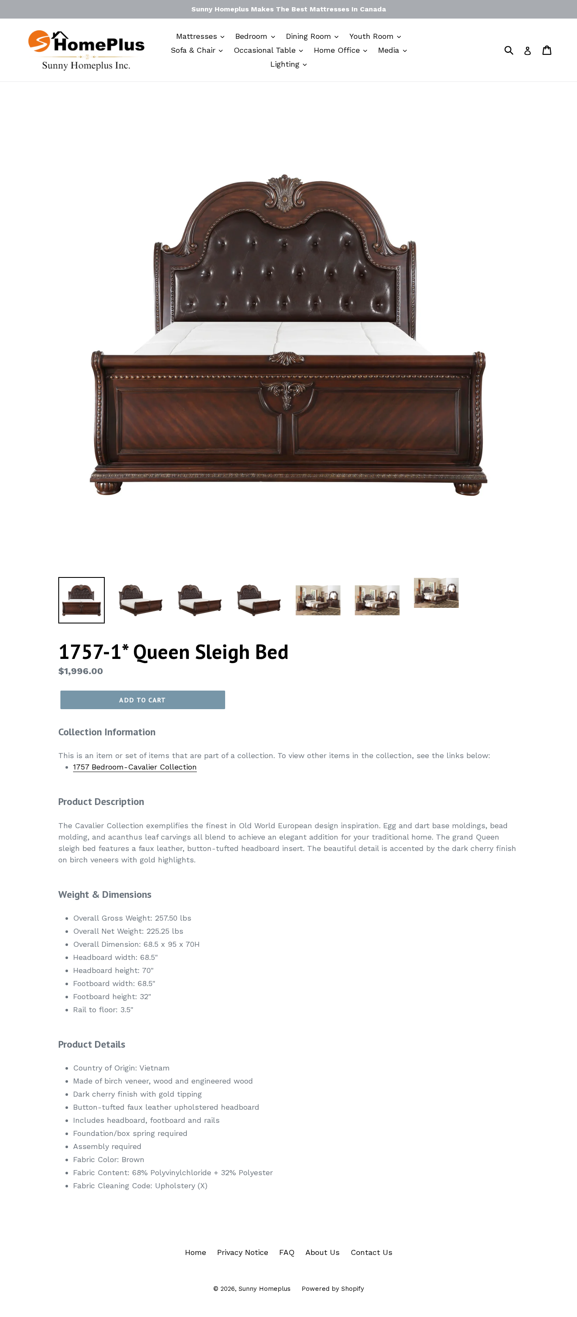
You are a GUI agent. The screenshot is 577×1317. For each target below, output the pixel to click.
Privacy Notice (242, 1252)
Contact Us (371, 1252)
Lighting (286, 64)
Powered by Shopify (333, 1289)
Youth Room (372, 36)
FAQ (286, 1252)
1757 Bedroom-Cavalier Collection (135, 766)
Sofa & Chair (194, 50)
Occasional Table (266, 50)
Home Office (338, 50)
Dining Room (310, 36)
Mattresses (198, 36)
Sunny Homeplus (265, 1289)
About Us (322, 1252)
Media (390, 50)
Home (195, 1252)
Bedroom (252, 36)
